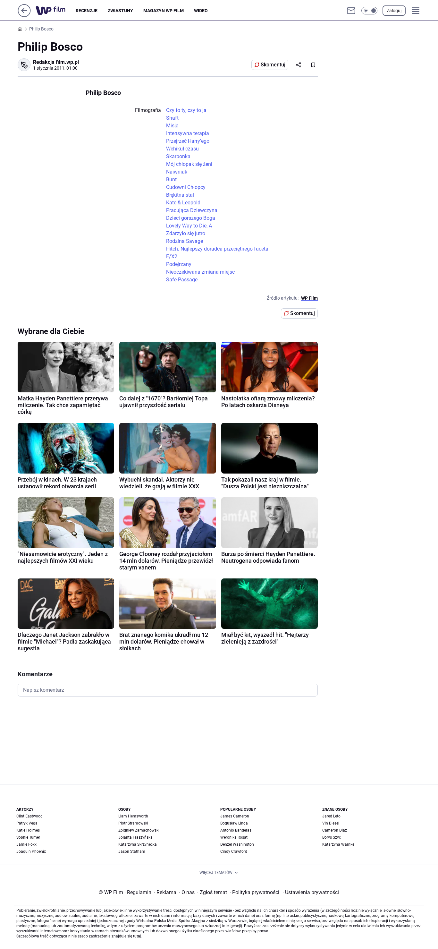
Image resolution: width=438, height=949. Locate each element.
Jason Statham (131, 851)
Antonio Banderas (235, 830)
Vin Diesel (330, 823)
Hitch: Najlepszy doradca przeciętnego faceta (217, 249)
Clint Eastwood (29, 816)
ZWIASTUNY (120, 10)
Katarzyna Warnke (338, 844)
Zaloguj (394, 10)
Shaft (172, 118)
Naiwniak (176, 172)
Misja (172, 126)
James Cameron (234, 816)
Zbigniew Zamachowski (138, 830)
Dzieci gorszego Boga (190, 218)
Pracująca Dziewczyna (191, 210)
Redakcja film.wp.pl (56, 62)
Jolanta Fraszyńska (135, 837)
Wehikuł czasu (182, 149)
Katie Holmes (28, 830)
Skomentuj (273, 65)
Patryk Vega (27, 823)
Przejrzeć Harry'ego (187, 141)
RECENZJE (86, 10)
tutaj (137, 936)
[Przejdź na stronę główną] (24, 15)
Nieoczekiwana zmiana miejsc (200, 272)
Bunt (171, 179)
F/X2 (171, 256)
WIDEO (201, 10)
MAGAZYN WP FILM (163, 10)
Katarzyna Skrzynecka (137, 844)
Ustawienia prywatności (310, 892)
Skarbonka (178, 156)
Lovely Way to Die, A (189, 226)
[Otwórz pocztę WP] (351, 10)
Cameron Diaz (334, 830)
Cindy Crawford (233, 851)
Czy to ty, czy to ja (186, 110)
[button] (369, 10)
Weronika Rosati (234, 837)
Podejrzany (178, 264)
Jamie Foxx (26, 844)
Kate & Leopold (183, 203)
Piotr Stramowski (133, 823)
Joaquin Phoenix (31, 851)
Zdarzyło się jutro (185, 233)
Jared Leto (331, 816)
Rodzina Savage (184, 241)
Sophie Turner (28, 837)
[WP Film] (56, 10)
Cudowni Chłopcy (186, 187)
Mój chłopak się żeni (189, 164)
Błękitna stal (180, 195)
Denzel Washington (237, 844)
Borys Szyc (331, 837)
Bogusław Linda (234, 823)
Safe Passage (182, 280)
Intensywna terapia (187, 133)
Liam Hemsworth (133, 816)
